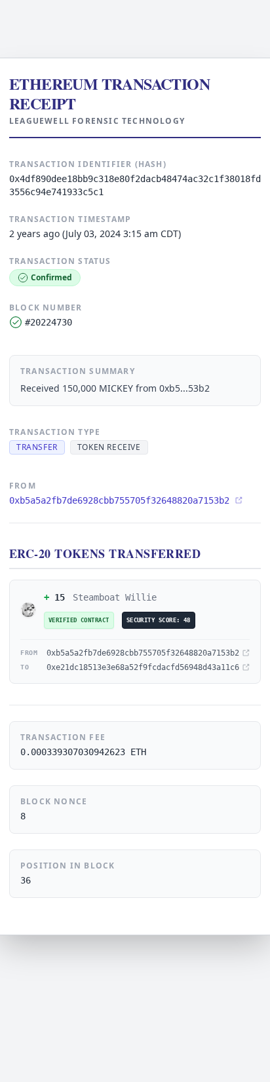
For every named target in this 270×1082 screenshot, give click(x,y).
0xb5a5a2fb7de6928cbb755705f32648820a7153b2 (119, 500)
